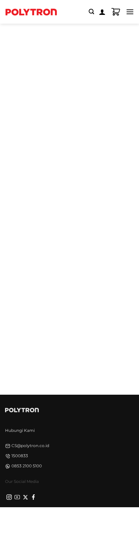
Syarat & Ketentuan (67, 519)
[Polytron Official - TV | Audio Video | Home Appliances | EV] (31, 12)
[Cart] (115, 12)
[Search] (91, 11)
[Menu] (130, 11)
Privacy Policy (27, 519)
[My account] (102, 11)
